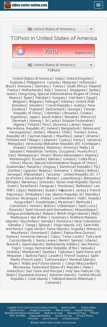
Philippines (35, 82)
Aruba (44, 198)
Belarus (44, 171)
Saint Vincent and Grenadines (48, 210)
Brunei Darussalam (67, 155)
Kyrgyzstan (23, 202)
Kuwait (18, 148)
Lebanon (49, 140)
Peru (46, 125)
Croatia (85, 113)
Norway (36, 121)
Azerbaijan (90, 144)
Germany (42, 86)
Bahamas (29, 182)
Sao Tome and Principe (44, 271)
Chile (66, 132)
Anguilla (77, 229)
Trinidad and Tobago (22, 140)
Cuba (54, 237)
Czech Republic (58, 105)
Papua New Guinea (79, 233)
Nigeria (91, 155)
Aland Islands (32, 244)
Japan (33, 117)
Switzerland (55, 109)
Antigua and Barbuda (23, 214)
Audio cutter (68, 307)
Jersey (81, 190)
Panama (33, 167)
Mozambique (85, 210)
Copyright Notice (40, 315)
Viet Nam (76, 98)
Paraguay (47, 186)
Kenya (78, 140)
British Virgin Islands (72, 214)
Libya (20, 190)
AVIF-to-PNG (17, 315)
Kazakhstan (34, 178)
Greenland (38, 233)
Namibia (91, 194)
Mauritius (64, 136)
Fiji (96, 167)
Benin (63, 240)
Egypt (90, 98)
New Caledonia (86, 221)
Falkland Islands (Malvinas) (73, 279)
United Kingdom (79, 79)
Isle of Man (39, 217)
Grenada (46, 182)
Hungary (58, 98)
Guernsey (59, 217)
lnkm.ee (33, 318)
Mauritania (19, 233)
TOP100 (94, 313)
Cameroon (18, 206)
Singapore (78, 90)
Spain (28, 98)
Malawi (48, 214)
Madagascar (27, 155)
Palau (87, 267)
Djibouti (44, 225)
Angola (93, 198)
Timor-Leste (72, 237)
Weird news (63, 310)
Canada (53, 82)
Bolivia (92, 171)
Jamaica (93, 140)
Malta (84, 148)
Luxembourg (70, 178)
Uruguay (49, 167)
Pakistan (42, 98)
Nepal (86, 125)
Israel (11, 94)
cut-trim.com (50, 318)
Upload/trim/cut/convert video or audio (32, 307)
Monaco (93, 229)
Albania (52, 132)
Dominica (64, 221)
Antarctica (15, 271)
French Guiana (75, 256)
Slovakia (70, 117)
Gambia (48, 252)
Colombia (51, 113)
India (59, 79)
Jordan (38, 132)
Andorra (13, 252)
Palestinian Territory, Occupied (50, 151)
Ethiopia (12, 182)
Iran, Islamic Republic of (63, 194)
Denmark (19, 121)
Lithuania (69, 113)
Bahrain (54, 159)
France (12, 90)
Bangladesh (70, 128)
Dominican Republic (75, 167)
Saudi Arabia (51, 117)
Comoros (52, 283)
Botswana (91, 178)
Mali (94, 214)
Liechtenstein (63, 198)
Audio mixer (17, 310)
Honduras (65, 186)
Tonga (30, 225)
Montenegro (19, 159)
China (14, 163)
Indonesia (87, 82)
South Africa (76, 86)
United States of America (32, 79)
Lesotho (55, 256)
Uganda (29, 171)
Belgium (19, 102)
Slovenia (59, 125)
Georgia (73, 109)
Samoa (76, 240)
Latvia (74, 125)
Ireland (52, 128)
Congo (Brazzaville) (80, 263)
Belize (49, 206)
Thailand (35, 109)
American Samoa (34, 237)
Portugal (51, 102)
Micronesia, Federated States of (38, 267)
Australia (16, 82)
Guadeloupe (45, 202)
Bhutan (52, 178)
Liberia (90, 240)
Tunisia (79, 132)
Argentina (18, 117)
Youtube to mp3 (76, 313)
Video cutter (88, 307)
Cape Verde (34, 229)
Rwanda (15, 210)
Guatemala (15, 167)
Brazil (10, 86)
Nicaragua (29, 198)
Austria (79, 105)
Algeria (18, 125)
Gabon (55, 233)
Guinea (11, 237)
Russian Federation (78, 121)
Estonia (66, 102)
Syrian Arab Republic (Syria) (77, 182)
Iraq (11, 155)
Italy (47, 90)
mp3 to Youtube (84, 310)
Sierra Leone (46, 240)
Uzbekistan (66, 206)
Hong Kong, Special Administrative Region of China (58, 94)
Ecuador (38, 159)
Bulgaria (35, 102)
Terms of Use (63, 315)
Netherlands (31, 90)
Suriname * (62, 171)
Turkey (58, 86)
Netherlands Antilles (62, 244)
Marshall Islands (81, 260)
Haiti (81, 198)
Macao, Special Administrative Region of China (58, 163)
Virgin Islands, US (67, 225)
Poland (94, 86)
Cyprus (64, 140)
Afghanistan (33, 174)
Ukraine (92, 136)
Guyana (11, 198)
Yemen (35, 206)
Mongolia (15, 144)
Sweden (35, 105)
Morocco (87, 117)
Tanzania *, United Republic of (69, 174)
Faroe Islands (57, 229)
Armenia (69, 148)
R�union (65, 190)
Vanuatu (87, 248)
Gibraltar (15, 225)
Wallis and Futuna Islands (41, 263)
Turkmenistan (55, 260)
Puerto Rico (86, 151)
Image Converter (40, 310)
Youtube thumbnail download (22, 313)
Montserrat (30, 252)
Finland (33, 125)
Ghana (79, 171)
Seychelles (29, 221)
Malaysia (69, 82)
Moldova (53, 148)
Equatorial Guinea (32, 275)
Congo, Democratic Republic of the (50, 248)
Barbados (83, 186)
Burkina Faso (35, 256)
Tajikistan (65, 252)
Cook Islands (38, 279)
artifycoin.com (70, 318)
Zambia (14, 171)
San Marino (89, 244)
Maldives (35, 190)
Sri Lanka (52, 121)
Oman (45, 155)
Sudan (50, 190)
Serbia (94, 90)
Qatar (78, 136)
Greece (60, 90)
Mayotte (73, 267)
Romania (24, 86)
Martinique (18, 217)
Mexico (14, 98)
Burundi (12, 244)
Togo (15, 248)
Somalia (47, 221)
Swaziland (28, 186)
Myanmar (65, 202)
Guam (12, 186)
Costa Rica (86, 159)
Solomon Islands (62, 275)
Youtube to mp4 (53, 313)
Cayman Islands (40, 136)
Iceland (69, 159)
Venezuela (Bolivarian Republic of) (52, 144)
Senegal (13, 174)
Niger (13, 263)
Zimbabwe (33, 194)
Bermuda (83, 202)
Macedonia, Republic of (25, 128)
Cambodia (35, 148)
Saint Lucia (86, 206)
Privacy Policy (84, 315)
